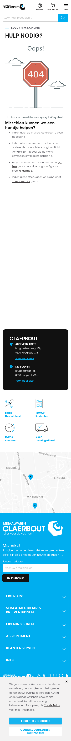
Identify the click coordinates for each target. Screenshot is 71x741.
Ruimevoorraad (11, 438)
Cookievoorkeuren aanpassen (35, 731)
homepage (25, 170)
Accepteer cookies (35, 721)
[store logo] (14, 7)
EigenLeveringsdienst (45, 438)
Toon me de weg (24, 358)
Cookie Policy (52, 705)
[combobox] (35, 18)
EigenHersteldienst (13, 414)
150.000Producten (42, 414)
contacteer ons (21, 181)
